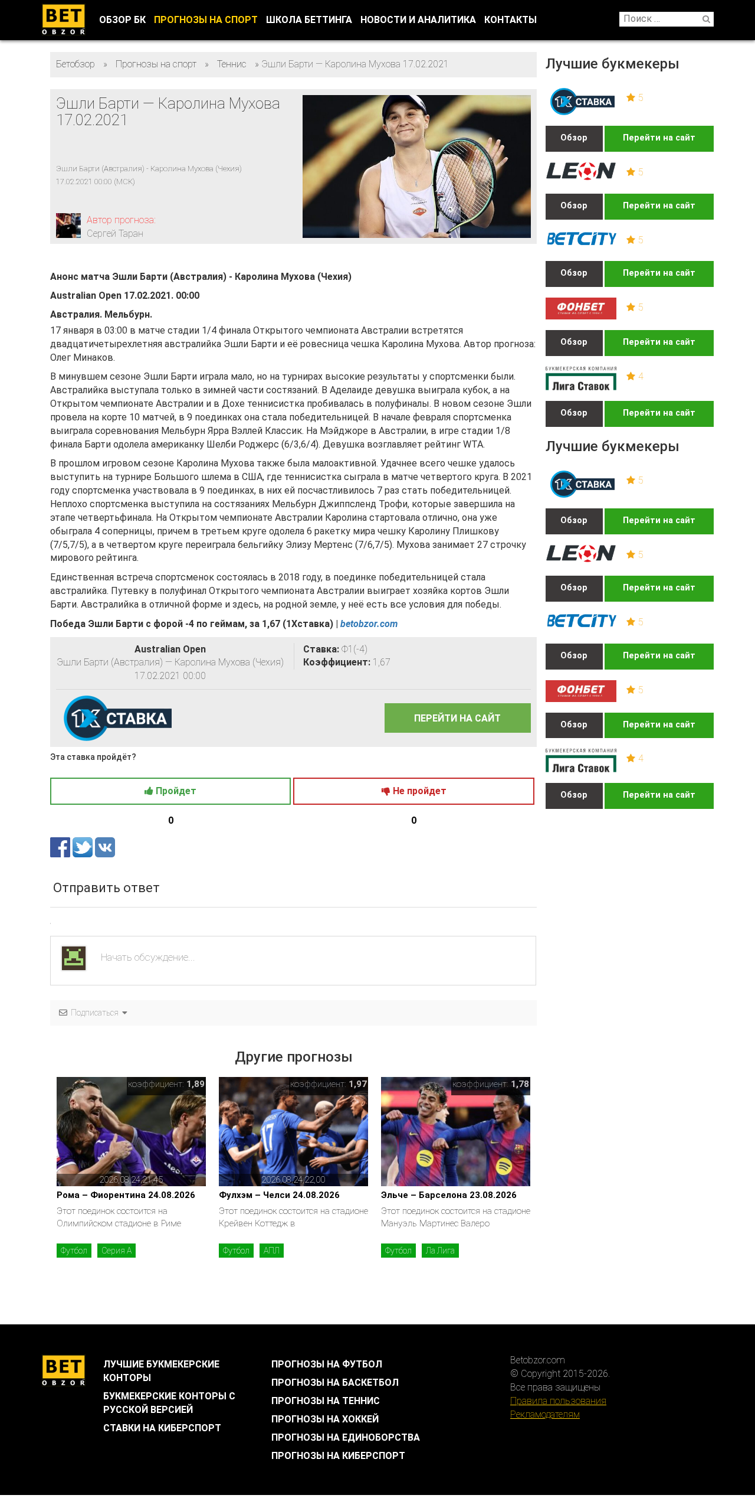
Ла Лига (440, 1250)
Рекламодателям (545, 1414)
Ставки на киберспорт (162, 1428)
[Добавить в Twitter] (84, 846)
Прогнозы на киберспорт (338, 1455)
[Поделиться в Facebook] (61, 846)
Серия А (116, 1250)
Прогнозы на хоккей (325, 1419)
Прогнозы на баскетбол (335, 1382)
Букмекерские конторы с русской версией (169, 1403)
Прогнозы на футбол (326, 1364)
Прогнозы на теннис (325, 1400)
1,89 (195, 1084)
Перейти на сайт (659, 138)
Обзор (573, 138)
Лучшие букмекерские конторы (161, 1371)
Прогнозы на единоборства (345, 1437)
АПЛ (272, 1250)
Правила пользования (558, 1400)
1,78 (520, 1084)
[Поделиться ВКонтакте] (105, 846)
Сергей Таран (115, 233)
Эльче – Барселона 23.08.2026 (449, 1195)
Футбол (74, 1250)
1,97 (358, 1084)
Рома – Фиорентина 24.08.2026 (126, 1195)
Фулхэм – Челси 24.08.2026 (279, 1195)
